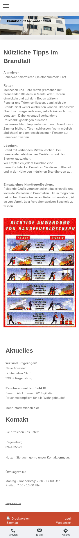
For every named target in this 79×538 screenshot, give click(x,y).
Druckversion (21, 518)
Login (68, 518)
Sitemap (12, 522)
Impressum (13, 503)
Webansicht (64, 522)
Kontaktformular (58, 457)
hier (36, 408)
